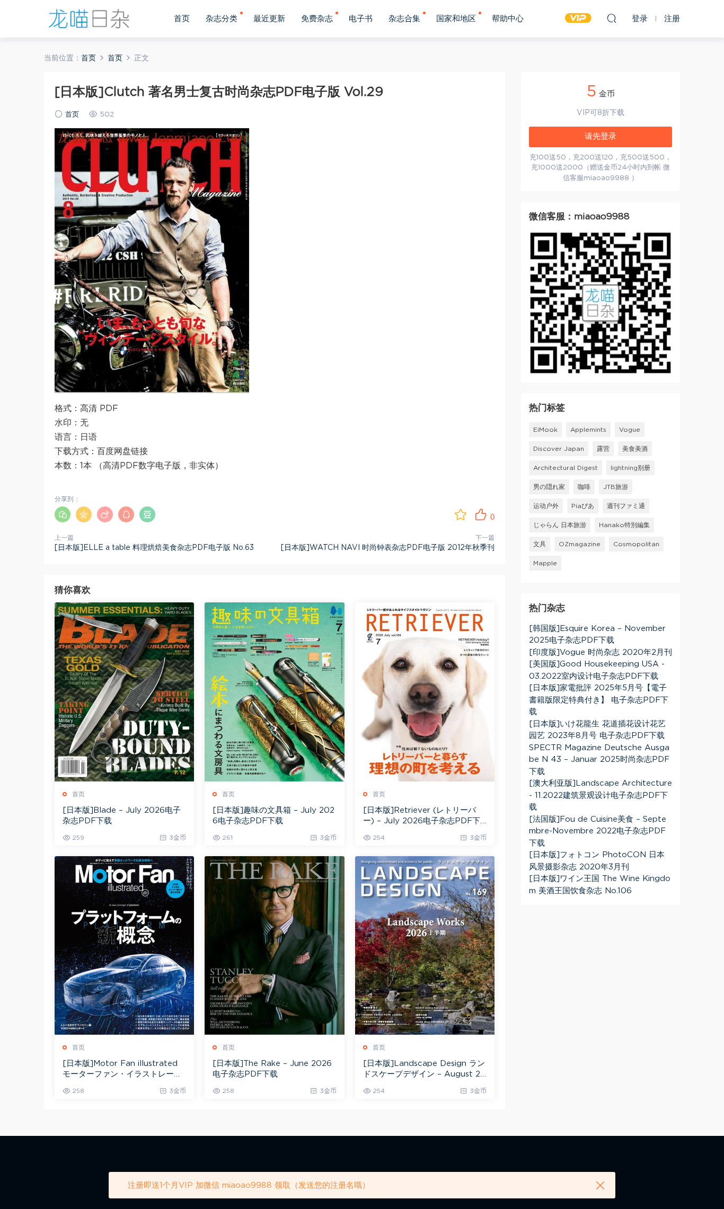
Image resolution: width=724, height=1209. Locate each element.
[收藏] (461, 514)
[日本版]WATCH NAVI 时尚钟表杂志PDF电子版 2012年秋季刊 (388, 548)
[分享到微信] (62, 514)
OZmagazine (580, 544)
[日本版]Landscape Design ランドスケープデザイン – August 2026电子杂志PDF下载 (424, 1070)
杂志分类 (221, 19)
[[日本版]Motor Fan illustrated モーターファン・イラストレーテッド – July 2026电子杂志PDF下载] (124, 945)
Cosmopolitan (636, 544)
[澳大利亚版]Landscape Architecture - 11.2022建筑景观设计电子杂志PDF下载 (600, 795)
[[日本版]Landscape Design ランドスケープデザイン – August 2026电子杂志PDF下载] (425, 945)
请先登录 (600, 136)
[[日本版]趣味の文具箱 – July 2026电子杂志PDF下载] (274, 691)
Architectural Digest (565, 468)
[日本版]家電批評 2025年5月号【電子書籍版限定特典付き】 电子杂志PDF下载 (598, 700)
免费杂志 (317, 19)
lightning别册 (630, 468)
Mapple (545, 563)
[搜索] (611, 18)
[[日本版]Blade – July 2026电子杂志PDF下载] (124, 691)
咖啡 (584, 487)
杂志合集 (404, 19)
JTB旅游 (615, 487)
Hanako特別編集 (624, 525)
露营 (603, 449)
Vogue (629, 429)
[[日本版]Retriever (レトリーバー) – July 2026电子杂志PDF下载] (425, 691)
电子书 (361, 19)
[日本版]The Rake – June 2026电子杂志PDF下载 (272, 1069)
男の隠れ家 (549, 487)
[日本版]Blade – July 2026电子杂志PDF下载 (122, 815)
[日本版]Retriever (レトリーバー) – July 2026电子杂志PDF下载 (421, 816)
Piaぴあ (582, 506)
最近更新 (269, 19)
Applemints (588, 429)
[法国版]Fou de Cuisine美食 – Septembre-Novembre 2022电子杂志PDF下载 (597, 831)
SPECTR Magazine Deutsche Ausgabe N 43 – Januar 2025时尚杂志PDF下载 (599, 760)
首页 (182, 19)
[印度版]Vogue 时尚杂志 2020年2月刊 (600, 652)
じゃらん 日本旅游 (559, 525)
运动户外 (546, 506)
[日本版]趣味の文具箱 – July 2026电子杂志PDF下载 (273, 815)
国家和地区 (456, 19)
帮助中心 (508, 19)
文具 (539, 544)
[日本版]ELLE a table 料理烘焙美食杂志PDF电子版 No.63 (154, 548)
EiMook (545, 429)
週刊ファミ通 (626, 506)
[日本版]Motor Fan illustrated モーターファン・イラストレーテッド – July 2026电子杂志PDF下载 (124, 1070)
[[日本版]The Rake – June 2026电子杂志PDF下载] (274, 945)
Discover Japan (558, 449)
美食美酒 (635, 449)
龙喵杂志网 (89, 18)
